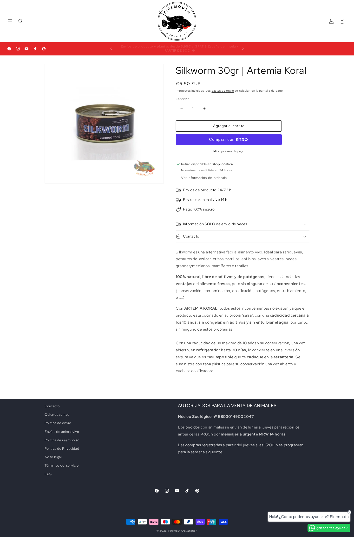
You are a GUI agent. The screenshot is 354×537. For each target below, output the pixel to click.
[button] (10, 21)
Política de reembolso (62, 440)
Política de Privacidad (62, 448)
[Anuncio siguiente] (243, 48)
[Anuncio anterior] (111, 48)
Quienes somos (57, 414)
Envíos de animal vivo (62, 431)
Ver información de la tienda (204, 178)
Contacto (52, 406)
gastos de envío (223, 91)
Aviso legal (53, 457)
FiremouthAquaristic (181, 530)
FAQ (48, 474)
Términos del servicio (62, 465)
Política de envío (58, 423)
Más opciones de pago (228, 151)
